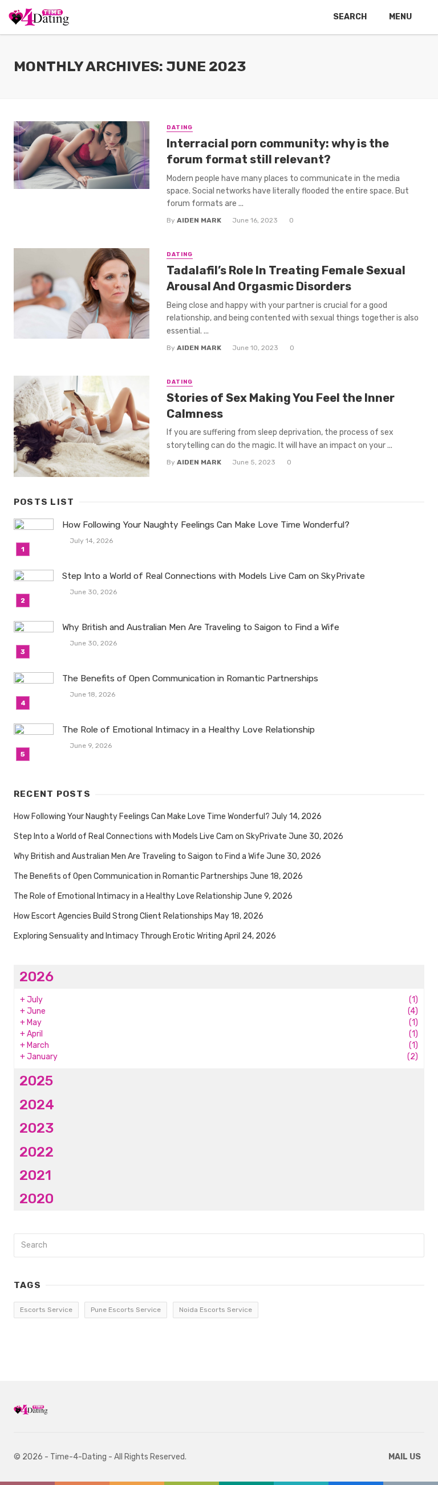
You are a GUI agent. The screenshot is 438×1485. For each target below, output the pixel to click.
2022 (36, 1151)
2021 (35, 1175)
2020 (36, 1198)
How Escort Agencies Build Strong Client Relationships (113, 916)
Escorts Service (46, 1310)
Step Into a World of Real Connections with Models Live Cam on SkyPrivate (213, 576)
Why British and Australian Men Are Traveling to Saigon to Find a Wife (200, 627)
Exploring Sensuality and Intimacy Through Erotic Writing (118, 936)
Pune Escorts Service (126, 1310)
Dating (180, 127)
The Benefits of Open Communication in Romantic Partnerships (190, 678)
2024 (36, 1104)
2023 (36, 1128)
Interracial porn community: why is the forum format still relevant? (278, 151)
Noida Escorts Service (215, 1310)
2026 (36, 976)
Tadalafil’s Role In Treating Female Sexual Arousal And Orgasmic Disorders (286, 278)
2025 (36, 1080)
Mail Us (404, 1457)
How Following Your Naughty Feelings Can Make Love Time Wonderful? (206, 525)
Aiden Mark (199, 220)
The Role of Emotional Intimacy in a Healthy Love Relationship (188, 730)
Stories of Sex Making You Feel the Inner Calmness (281, 406)
